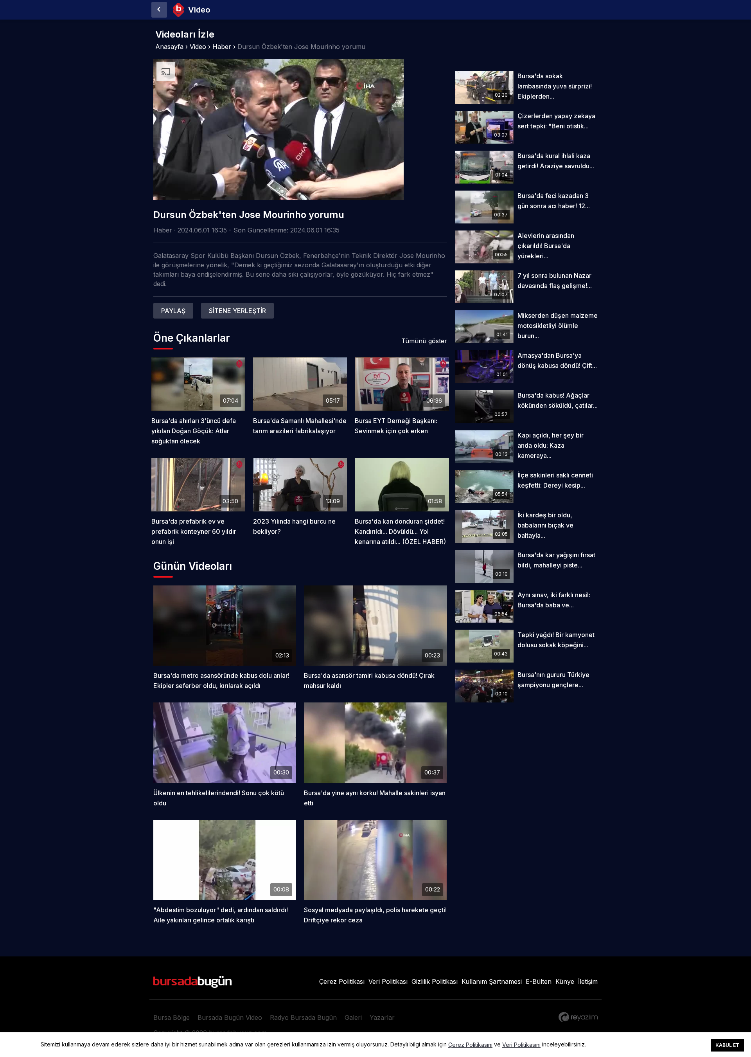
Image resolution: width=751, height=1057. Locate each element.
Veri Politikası (388, 981)
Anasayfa (169, 46)
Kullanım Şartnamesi (492, 981)
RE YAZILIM (578, 1017)
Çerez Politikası (342, 981)
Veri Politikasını (521, 1045)
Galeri (353, 1017)
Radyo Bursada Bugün (303, 1017)
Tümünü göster (424, 341)
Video (198, 46)
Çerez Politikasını (470, 1045)
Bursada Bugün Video (230, 1017)
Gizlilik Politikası (434, 981)
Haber (221, 46)
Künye (564, 981)
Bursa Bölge (171, 1017)
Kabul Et (727, 1045)
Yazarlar (382, 1017)
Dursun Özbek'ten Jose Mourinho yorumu (301, 46)
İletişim (588, 981)
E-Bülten (539, 981)
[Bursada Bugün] (159, 10)
